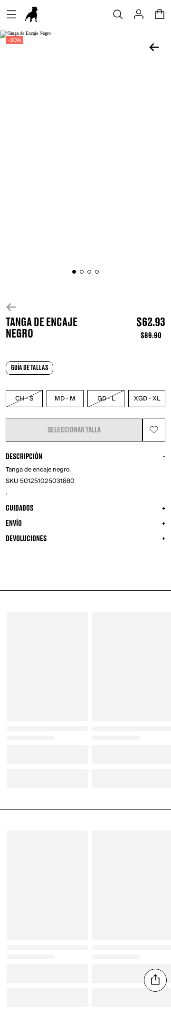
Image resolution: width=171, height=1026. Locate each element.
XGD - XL (147, 398)
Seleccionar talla (74, 430)
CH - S (24, 398)
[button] (85, 307)
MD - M (65, 398)
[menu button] (11, 14)
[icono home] (31, 14)
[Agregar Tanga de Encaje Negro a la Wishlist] (153, 430)
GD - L (106, 398)
